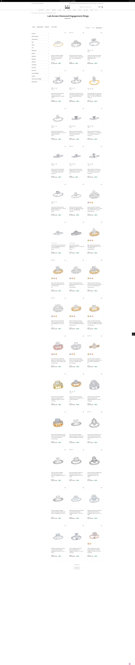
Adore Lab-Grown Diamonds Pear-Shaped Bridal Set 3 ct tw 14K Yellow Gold (94, 246)
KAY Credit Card (89, 3)
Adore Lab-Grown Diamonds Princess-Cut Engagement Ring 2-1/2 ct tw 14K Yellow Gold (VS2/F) (94, 322)
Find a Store (35, 3)
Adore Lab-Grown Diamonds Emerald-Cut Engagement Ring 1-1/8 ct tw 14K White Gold (76, 209)
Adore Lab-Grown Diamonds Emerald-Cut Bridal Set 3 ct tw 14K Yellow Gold (57, 284)
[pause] (1, 1)
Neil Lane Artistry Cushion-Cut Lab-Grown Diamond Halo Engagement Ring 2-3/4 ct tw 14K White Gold (76, 474)
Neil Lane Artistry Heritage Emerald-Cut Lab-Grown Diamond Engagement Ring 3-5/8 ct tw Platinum (58, 474)
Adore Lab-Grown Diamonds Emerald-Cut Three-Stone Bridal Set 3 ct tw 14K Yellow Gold (94, 284)
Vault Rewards (81, 3)
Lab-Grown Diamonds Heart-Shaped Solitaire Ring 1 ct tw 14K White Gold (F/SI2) (58, 209)
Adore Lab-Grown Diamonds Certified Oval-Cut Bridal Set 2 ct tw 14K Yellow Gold (76, 398)
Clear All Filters (54, 26)
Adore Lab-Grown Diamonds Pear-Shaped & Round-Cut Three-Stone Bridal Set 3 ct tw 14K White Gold (94, 209)
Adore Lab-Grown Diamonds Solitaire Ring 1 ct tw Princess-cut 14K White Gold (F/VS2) (58, 171)
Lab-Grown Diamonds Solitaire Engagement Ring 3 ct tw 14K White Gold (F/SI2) (94, 57)
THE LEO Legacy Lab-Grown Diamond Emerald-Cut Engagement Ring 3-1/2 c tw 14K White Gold (76, 550)
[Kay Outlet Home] (67, 6)
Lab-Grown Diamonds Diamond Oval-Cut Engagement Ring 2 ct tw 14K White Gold (58, 246)
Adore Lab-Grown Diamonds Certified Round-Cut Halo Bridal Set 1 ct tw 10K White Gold (76, 57)
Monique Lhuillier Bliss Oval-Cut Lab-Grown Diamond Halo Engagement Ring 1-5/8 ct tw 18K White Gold (94, 512)
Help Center (41, 3)
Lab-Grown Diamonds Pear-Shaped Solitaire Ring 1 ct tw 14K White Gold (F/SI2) (58, 133)
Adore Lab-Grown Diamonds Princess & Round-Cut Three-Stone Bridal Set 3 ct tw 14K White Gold (57, 322)
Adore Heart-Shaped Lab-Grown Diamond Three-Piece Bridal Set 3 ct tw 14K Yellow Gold (58, 436)
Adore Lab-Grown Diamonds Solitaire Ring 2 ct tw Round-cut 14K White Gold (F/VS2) (76, 133)
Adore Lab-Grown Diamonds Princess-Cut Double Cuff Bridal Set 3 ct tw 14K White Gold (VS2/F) (76, 360)
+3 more (88, 51)
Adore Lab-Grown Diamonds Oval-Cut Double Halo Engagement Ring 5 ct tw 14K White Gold (93, 398)
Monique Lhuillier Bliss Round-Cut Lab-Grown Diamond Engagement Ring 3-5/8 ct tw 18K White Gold (58, 550)
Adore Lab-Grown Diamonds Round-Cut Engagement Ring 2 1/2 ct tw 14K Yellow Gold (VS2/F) (76, 322)
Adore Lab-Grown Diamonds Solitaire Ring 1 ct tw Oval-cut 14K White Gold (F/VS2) (75, 171)
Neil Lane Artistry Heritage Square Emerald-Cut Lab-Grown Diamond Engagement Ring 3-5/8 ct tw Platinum (58, 512)
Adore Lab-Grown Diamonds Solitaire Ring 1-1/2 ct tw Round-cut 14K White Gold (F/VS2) (94, 133)
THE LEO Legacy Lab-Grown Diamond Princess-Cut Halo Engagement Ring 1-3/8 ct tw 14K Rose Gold (94, 550)
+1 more (52, 89)
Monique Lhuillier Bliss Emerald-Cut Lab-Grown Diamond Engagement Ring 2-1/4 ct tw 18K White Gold (76, 512)
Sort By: (93, 27)
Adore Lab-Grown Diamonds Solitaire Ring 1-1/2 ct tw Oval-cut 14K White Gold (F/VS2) (94, 171)
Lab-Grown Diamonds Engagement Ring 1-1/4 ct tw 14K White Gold (76, 246)
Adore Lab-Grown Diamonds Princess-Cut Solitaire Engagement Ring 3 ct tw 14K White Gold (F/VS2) (57, 95)
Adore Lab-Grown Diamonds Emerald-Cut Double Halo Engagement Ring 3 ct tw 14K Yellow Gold (57, 398)
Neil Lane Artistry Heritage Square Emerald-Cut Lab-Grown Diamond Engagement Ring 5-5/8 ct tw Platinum (76, 436)
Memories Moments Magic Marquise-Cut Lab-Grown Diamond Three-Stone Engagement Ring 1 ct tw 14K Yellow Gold (57, 57)
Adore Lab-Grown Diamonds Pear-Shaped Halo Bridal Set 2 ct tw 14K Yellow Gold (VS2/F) (94, 360)
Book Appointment (73, 3)
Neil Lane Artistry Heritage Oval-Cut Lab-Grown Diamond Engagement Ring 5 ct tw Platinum (94, 474)
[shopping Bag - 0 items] (102, 7)
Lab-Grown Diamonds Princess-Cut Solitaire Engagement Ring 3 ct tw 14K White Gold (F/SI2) (76, 95)
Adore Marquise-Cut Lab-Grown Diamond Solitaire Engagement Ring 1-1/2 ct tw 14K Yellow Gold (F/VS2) (94, 95)
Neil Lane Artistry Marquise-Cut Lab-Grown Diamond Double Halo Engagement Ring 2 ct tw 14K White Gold (94, 436)
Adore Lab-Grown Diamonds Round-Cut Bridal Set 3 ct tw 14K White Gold (76, 284)
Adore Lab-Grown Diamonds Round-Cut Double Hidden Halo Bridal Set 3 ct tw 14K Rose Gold (58, 360)
